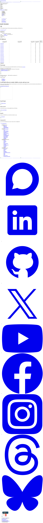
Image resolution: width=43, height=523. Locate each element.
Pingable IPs (2, 36)
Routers (1, 37)
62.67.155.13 (2, 60)
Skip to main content (3, 0)
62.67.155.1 (2, 44)
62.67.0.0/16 (5, 35)
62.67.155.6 (2, 51)
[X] (22, 304)
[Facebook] (22, 373)
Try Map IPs (3, 116)
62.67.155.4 (2, 48)
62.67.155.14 (2, 62)
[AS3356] (2, 70)
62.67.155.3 (2, 47)
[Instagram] (22, 414)
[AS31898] (2, 69)
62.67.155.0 (2, 43)
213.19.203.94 (6, 70)
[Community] (22, 179)
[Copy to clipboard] (1, 26)
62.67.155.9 (2, 55)
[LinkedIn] (22, 221)
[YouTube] (22, 338)
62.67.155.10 (2, 56)
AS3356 (5, 34)
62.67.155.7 (2, 52)
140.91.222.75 (6, 69)
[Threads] (22, 455)
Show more (2, 63)
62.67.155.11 (2, 58)
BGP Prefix (2, 35)
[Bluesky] (22, 493)
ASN (1, 34)
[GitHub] (22, 263)
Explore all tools (3, 103)
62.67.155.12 (2, 59)
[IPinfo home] (20, 157)
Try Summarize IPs (3, 123)
